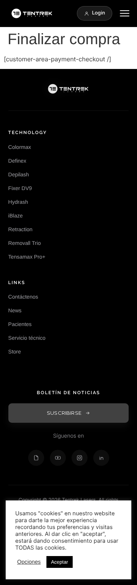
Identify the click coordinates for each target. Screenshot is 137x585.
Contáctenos (23, 297)
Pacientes (20, 324)
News (15, 310)
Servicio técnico (27, 338)
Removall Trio (24, 243)
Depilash (18, 174)
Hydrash (18, 202)
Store (14, 351)
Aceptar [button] (59, 562)
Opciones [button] (29, 562)
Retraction (20, 229)
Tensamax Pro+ (27, 257)
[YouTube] (58, 458)
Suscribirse (64, 413)
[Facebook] (36, 458)
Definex (17, 161)
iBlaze (15, 216)
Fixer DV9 (20, 188)
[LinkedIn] (101, 458)
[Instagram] (80, 458)
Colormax (19, 147)
